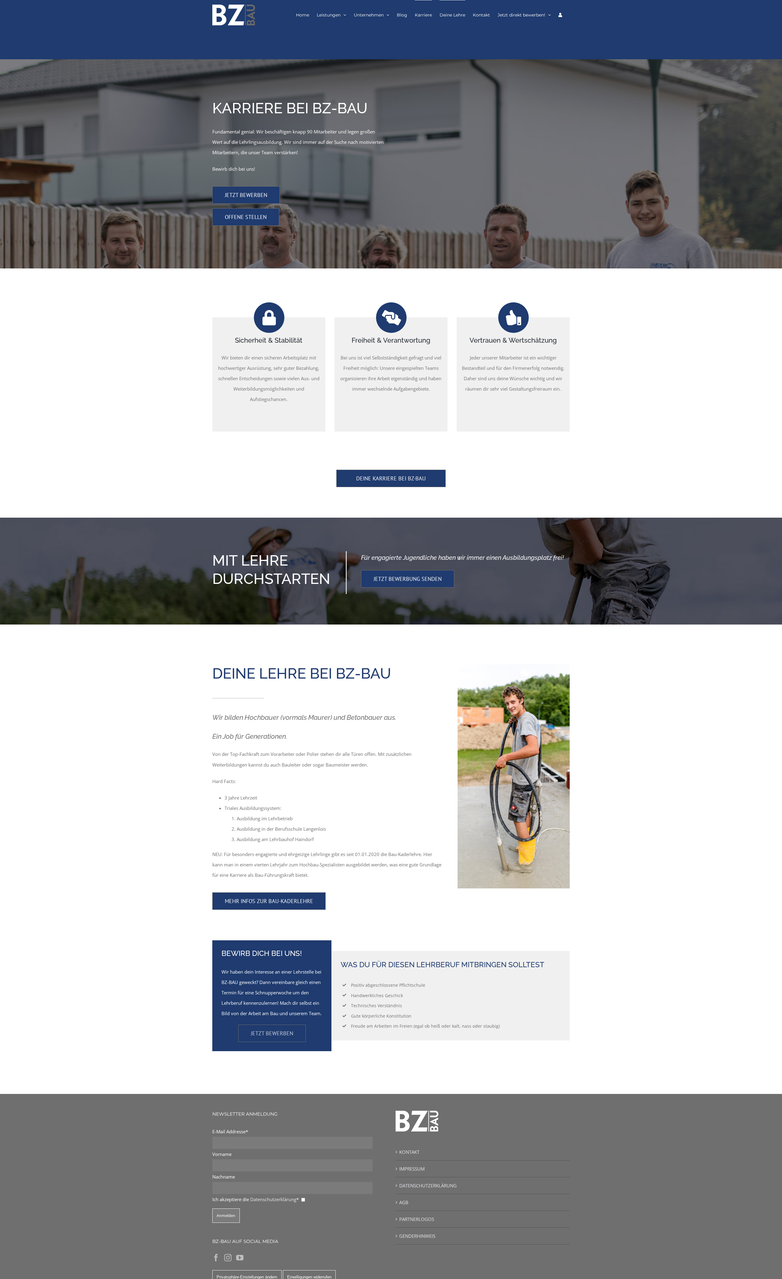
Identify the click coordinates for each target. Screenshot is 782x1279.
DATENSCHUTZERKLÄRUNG (428, 1185)
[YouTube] (239, 1257)
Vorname (222, 1154)
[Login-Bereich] (560, 14)
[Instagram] (228, 1257)
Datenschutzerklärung (273, 1199)
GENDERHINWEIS (417, 1236)
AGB (403, 1202)
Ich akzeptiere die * (255, 1199)
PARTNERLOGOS (416, 1219)
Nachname (223, 1177)
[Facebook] (216, 1257)
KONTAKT (409, 1152)
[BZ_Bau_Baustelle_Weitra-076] (514, 666)
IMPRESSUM (412, 1169)
